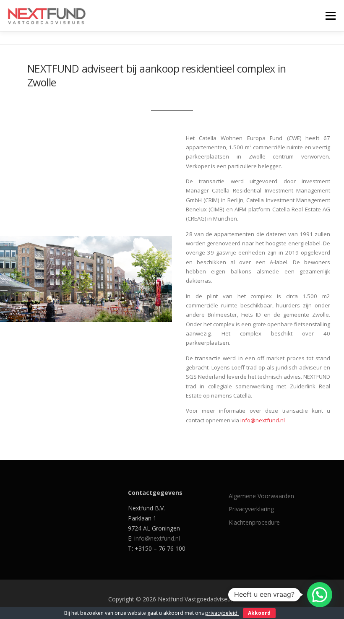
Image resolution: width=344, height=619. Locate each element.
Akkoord (259, 612)
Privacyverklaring (251, 509)
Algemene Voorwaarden (261, 496)
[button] (319, 594)
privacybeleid (222, 612)
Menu (330, 15)
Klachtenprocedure (254, 522)
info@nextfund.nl (262, 420)
